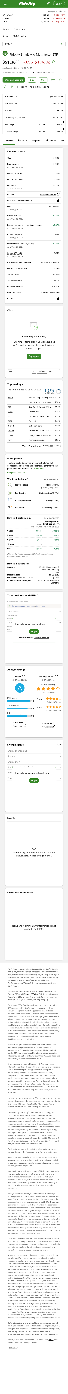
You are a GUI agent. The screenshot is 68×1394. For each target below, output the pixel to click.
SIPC (51, 1339)
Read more (39, 468)
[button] (53, 80)
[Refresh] (53, 61)
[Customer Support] (49, 4)
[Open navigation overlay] (5, 4)
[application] (34, 344)
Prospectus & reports (16, 473)
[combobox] (34, 44)
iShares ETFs (29, 994)
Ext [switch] (57, 371)
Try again (34, 356)
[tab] (9, 141)
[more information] (59, 745)
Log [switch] (51, 371)
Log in (59, 3)
